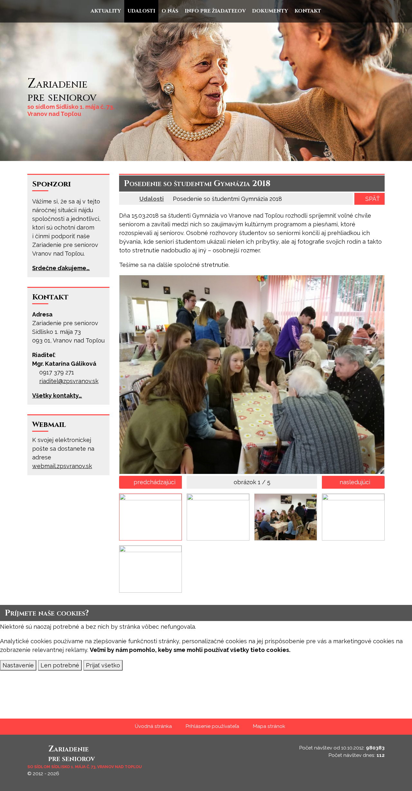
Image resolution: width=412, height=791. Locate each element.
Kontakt (50, 297)
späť (372, 198)
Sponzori (51, 184)
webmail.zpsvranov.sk (62, 466)
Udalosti (151, 198)
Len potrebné (60, 665)
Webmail (49, 424)
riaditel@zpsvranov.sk (68, 381)
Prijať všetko (103, 665)
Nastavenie (18, 665)
